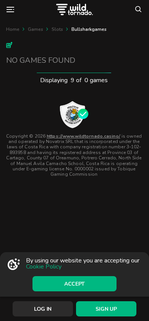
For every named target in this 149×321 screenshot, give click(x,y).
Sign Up (106, 309)
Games (35, 29)
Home (12, 29)
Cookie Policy (44, 266)
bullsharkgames (89, 29)
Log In (43, 309)
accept (74, 284)
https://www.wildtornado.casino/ (83, 136)
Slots (57, 29)
